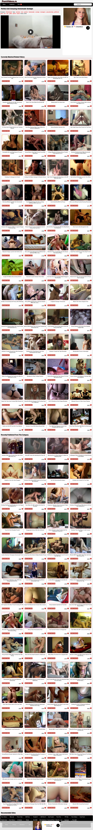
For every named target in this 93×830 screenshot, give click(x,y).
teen (22, 12)
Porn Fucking (59, 820)
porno (14, 13)
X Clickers (19, 820)
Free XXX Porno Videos (74, 820)
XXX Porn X (43, 816)
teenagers (43, 12)
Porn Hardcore (43, 820)
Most (19, 4)
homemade (32, 12)
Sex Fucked (51, 816)
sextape (37, 12)
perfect (26, 12)
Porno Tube (20, 816)
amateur (18, 12)
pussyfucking (49, 12)
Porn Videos (4, 816)
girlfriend (56, 12)
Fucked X (35, 816)
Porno (27, 820)
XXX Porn (27, 816)
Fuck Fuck (82, 816)
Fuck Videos (12, 820)
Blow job (12, 816)
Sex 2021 (35, 820)
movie (18, 13)
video (10, 13)
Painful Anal (4, 820)
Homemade (9, 12)
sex (5, 13)
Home (4, 4)
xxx (7, 13)
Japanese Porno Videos (66, 820)
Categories (12, 4)
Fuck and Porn (50, 820)
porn (2, 13)
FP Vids (66, 816)
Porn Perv (58, 816)
